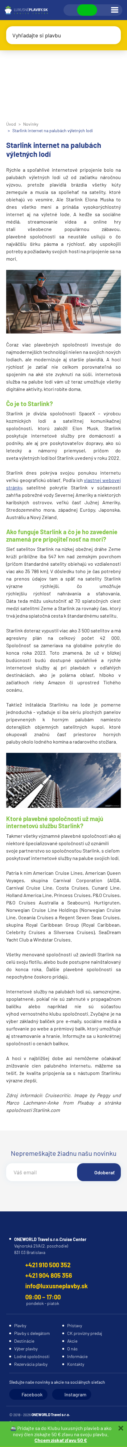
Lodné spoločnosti (32, 1356)
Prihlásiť (103, 10)
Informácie (77, 1356)
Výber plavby (26, 1348)
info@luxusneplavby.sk (56, 1286)
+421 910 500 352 (48, 1265)
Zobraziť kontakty (87, 10)
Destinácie (24, 1341)
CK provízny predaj (84, 1333)
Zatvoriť (121, 1428)
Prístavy (74, 1325)
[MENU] (115, 10)
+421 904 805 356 (48, 1275)
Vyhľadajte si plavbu (36, 35)
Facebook (32, 1394)
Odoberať (104, 1172)
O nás (72, 1348)
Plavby (20, 1325)
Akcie (72, 1341)
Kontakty (75, 1364)
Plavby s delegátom (32, 1333)
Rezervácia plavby (30, 1364)
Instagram (75, 1394)
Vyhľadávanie (70, 10)
